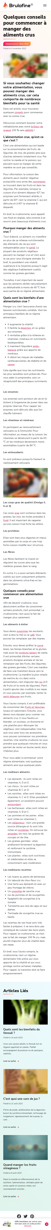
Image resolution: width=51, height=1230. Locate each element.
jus (40, 682)
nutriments (39, 181)
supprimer (22, 631)
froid (5, 520)
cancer (11, 364)
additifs (29, 130)
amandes (13, 833)
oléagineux (18, 822)
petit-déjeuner (11, 696)
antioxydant (14, 804)
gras (17, 513)
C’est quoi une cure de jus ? (21, 1099)
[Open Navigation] (45, 5)
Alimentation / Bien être (17, 44)
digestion (26, 328)
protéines (23, 830)
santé (32, 247)
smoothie (17, 891)
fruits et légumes (35, 707)
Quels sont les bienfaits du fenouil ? (21, 1031)
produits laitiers (28, 652)
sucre (40, 645)
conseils (19, 112)
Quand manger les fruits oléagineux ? (19, 1166)
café (32, 635)
